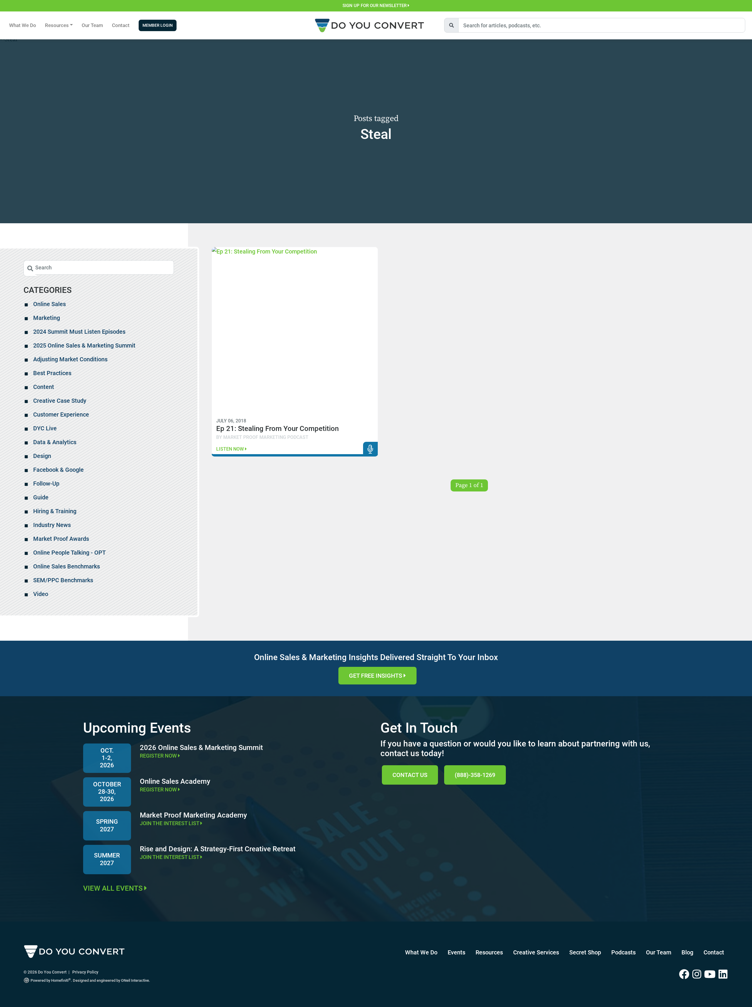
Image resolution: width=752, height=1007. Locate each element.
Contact (121, 25)
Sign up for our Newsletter (375, 5)
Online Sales (49, 304)
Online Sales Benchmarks (66, 566)
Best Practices (52, 373)
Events (456, 952)
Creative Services (536, 952)
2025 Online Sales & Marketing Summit (84, 345)
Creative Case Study (59, 400)
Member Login (157, 25)
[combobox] (601, 25)
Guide (40, 497)
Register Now (159, 756)
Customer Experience (61, 414)
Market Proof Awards (61, 538)
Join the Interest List (170, 823)
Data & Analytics (54, 442)
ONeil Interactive (135, 980)
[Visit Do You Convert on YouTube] (711, 974)
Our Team (92, 25)
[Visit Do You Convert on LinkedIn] (723, 974)
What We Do (22, 25)
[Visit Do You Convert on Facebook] (685, 974)
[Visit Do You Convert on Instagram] (698, 974)
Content (43, 386)
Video (40, 594)
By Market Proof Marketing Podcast (262, 437)
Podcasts (623, 952)
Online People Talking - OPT (69, 552)
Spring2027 (107, 825)
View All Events (113, 888)
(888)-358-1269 (475, 774)
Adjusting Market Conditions (70, 359)
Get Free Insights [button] (376, 675)
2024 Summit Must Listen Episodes (79, 331)
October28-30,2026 (107, 792)
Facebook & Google (58, 469)
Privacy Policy (85, 972)
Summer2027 (107, 859)
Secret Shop (585, 952)
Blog (687, 952)
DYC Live (45, 428)
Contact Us (409, 774)
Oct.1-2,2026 (107, 758)
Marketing (46, 317)
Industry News (52, 524)
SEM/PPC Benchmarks (63, 580)
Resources (489, 952)
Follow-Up (46, 483)
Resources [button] (57, 25)
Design (42, 455)
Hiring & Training (54, 511)
